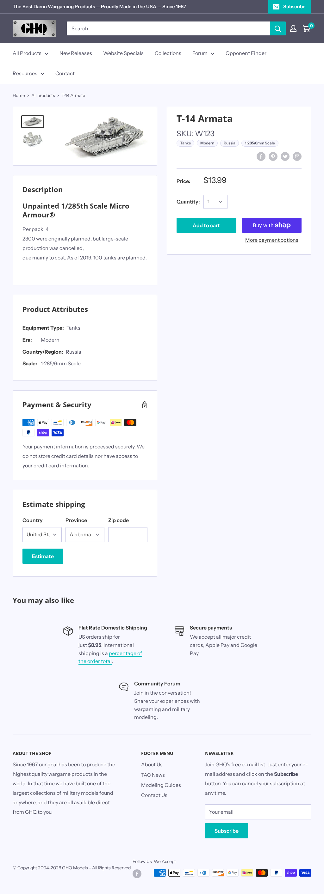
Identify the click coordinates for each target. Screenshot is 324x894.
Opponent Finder (246, 53)
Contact (65, 73)
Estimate (43, 556)
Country (32, 520)
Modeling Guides (161, 785)
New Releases (75, 53)
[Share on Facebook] (261, 156)
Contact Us (154, 795)
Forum (200, 53)
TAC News (153, 775)
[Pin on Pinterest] (273, 156)
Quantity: (188, 201)
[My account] (293, 28)
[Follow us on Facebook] (137, 873)
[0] (306, 28)
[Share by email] (297, 156)
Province (76, 520)
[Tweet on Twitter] (285, 156)
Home (19, 95)
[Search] (278, 28)
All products (43, 95)
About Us (152, 764)
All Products (27, 53)
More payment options (271, 240)
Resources (25, 73)
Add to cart (206, 225)
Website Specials (123, 53)
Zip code (118, 520)
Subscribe (294, 6)
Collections (168, 53)
